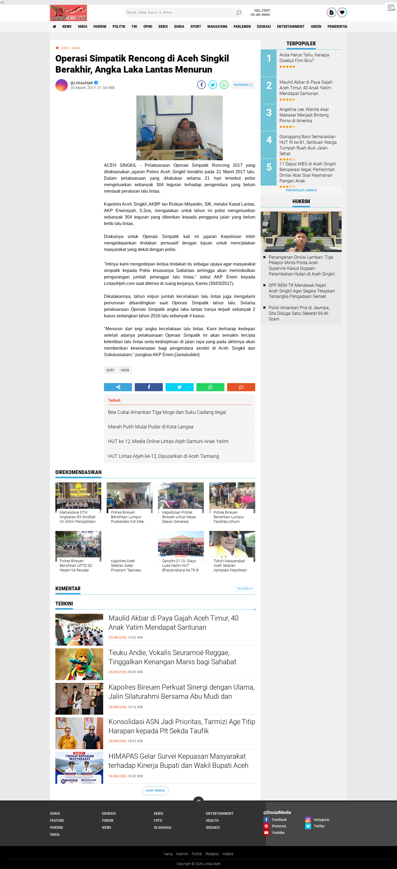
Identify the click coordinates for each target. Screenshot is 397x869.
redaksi (213, 827)
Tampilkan (244, 588)
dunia (179, 26)
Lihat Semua (155, 790)
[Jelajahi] (391, 7)
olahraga (162, 827)
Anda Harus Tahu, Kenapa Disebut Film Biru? (304, 57)
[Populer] (342, 12)
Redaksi (212, 854)
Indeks (227, 854)
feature (57, 820)
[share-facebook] (201, 84)
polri (65, 48)
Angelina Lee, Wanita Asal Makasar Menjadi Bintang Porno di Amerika (304, 115)
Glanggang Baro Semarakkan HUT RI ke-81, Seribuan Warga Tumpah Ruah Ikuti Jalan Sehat (308, 145)
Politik (197, 854)
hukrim (99, 26)
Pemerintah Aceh (343, 26)
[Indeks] (331, 12)
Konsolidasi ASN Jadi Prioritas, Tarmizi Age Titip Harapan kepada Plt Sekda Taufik (182, 726)
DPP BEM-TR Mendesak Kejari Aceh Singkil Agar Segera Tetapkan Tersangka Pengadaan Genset (302, 291)
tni (134, 26)
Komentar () (243, 85)
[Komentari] (241, 387)
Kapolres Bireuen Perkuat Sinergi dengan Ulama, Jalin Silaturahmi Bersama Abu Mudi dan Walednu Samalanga (182, 696)
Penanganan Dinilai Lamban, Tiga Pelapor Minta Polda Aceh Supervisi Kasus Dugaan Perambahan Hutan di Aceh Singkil (302, 266)
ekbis (163, 26)
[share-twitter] (212, 84)
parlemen (242, 26)
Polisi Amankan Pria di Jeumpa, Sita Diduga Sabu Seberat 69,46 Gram (299, 313)
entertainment (291, 26)
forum (107, 820)
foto (158, 820)
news (67, 26)
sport (195, 26)
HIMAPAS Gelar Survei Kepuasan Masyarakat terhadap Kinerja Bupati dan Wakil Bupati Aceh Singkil (178, 765)
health (212, 820)
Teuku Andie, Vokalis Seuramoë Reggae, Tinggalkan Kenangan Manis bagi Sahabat (172, 657)
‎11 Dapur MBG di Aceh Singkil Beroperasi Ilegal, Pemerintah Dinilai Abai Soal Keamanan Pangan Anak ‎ (308, 172)
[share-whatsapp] (224, 84)
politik (119, 26)
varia (82, 26)
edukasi (264, 26)
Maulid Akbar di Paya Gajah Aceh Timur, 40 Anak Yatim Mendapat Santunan (173, 622)
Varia (168, 854)
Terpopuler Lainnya (301, 190)
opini (147, 26)
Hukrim (182, 854)
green (316, 26)
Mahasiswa (217, 26)
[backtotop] (198, 801)
